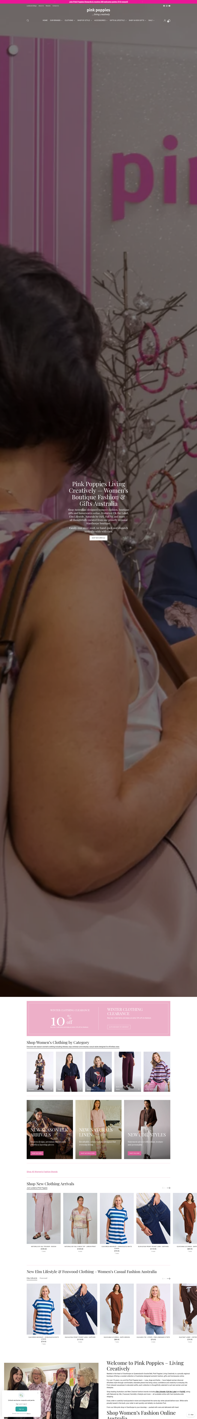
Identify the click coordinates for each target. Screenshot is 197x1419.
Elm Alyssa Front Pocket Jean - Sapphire (153, 1246)
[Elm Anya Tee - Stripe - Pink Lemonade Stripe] (153, 1309)
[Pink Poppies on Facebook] (164, 6)
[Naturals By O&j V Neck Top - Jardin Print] (80, 1218)
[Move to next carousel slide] (168, 1188)
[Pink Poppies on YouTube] (169, 6)
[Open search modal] (28, 20)
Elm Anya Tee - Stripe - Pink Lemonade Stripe (153, 1337)
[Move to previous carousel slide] (164, 1188)
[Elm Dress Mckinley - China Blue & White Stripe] (117, 1218)
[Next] (142, 2)
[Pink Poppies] (98, 12)
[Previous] (55, 2)
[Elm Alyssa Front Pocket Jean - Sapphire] (153, 1218)
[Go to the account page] (165, 20)
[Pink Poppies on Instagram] (167, 6)
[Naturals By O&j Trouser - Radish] (44, 1218)
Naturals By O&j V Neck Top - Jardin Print (80, 1246)
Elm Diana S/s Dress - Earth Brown (117, 1337)
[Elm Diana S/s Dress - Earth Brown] (117, 1309)
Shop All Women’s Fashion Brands (42, 1172)
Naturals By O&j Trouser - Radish (43, 1246)
